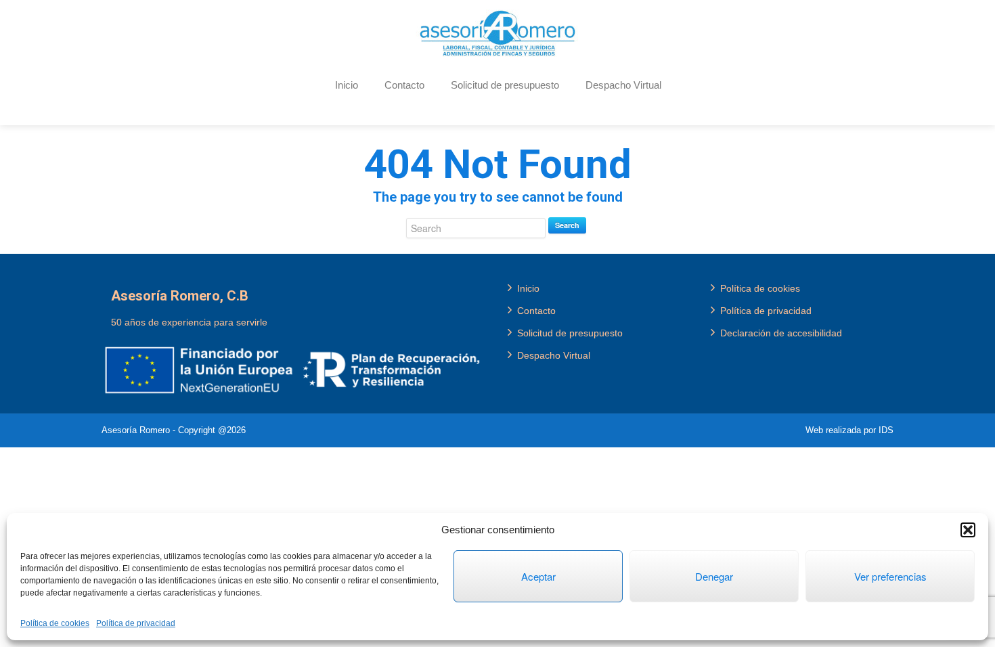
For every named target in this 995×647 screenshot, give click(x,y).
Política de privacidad (135, 623)
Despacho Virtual (623, 85)
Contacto (404, 85)
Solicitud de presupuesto (505, 85)
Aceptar (538, 576)
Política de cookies (54, 623)
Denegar (714, 576)
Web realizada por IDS (849, 430)
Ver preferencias (890, 576)
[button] (968, 530)
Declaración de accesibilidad (781, 333)
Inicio (346, 85)
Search (567, 225)
